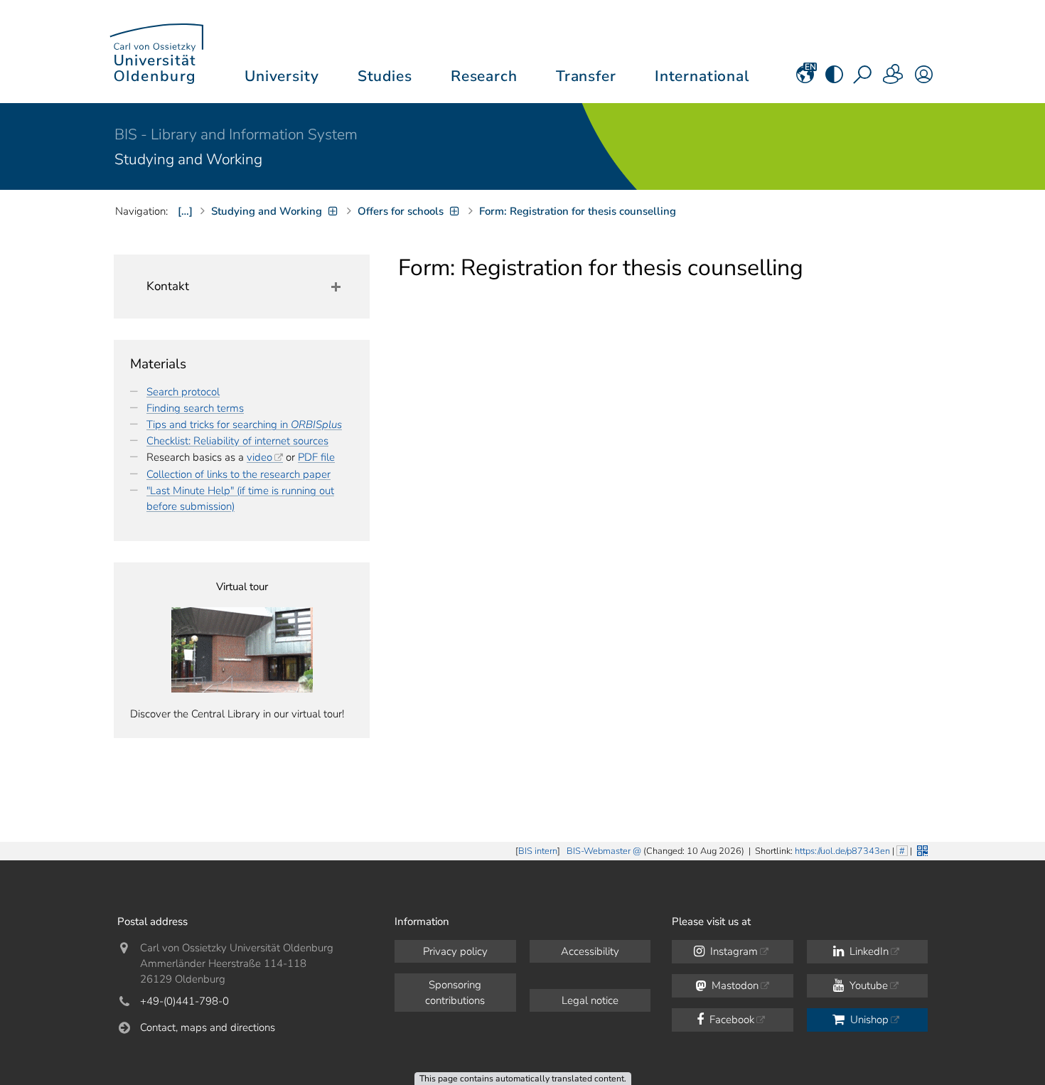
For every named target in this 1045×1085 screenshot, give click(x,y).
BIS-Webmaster (599, 851)
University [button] (281, 76)
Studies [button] (385, 76)
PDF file (316, 457)
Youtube (867, 985)
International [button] (702, 76)
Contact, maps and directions (207, 1027)
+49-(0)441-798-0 (184, 1001)
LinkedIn (868, 951)
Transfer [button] (586, 76)
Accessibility (590, 951)
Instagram (732, 951)
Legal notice (590, 1000)
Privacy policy (455, 951)
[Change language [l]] (805, 79)
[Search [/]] (864, 79)
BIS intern (537, 851)
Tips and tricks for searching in (244, 424)
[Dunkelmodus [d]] (834, 79)
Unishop (868, 1019)
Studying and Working (188, 159)
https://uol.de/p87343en (842, 851)
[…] (185, 211)
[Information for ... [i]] (893, 79)
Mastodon (734, 985)
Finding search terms (195, 408)
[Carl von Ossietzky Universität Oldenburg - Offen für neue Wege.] (156, 51)
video (259, 457)
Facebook (730, 1019)
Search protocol (183, 392)
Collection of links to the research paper (238, 474)
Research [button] (484, 76)
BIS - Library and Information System (236, 134)
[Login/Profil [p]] (923, 79)
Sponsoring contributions (455, 992)
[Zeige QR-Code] (921, 849)
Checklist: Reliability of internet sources (237, 441)
